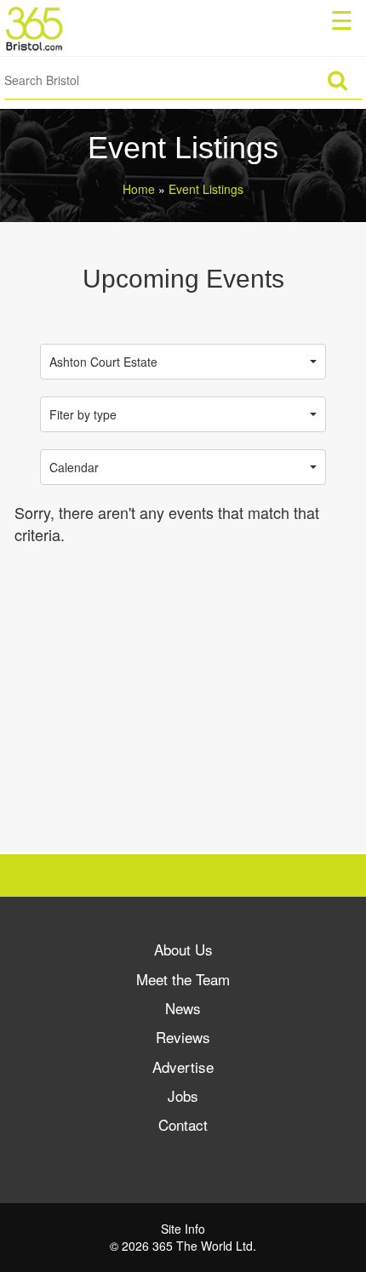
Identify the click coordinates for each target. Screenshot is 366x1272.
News (183, 1007)
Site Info (183, 1228)
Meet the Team (183, 979)
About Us (183, 949)
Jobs (183, 1095)
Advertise (183, 1066)
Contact (183, 1124)
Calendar (74, 467)
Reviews (183, 1036)
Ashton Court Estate (103, 361)
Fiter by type (83, 414)
